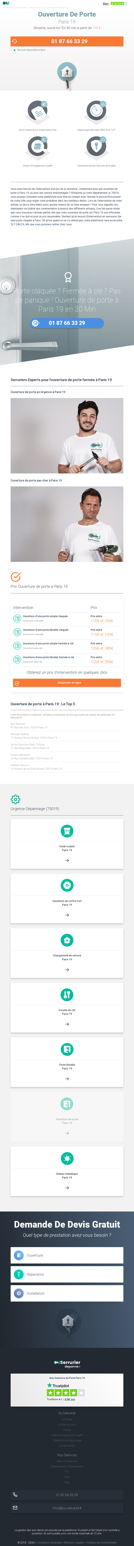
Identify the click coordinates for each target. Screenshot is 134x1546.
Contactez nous (67, 1424)
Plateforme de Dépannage (67, 1440)
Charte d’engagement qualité (67, 1435)
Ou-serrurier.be (67, 1445)
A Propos (67, 1419)
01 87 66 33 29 (69, 41)
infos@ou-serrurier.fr (67, 1508)
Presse (67, 1429)
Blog (67, 1482)
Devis (67, 1477)
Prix (67, 1471)
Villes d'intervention (67, 1461)
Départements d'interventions (67, 1466)
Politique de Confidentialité (101, 1542)
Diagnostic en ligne (69, 682)
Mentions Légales (74, 1542)
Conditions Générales (49, 1542)
